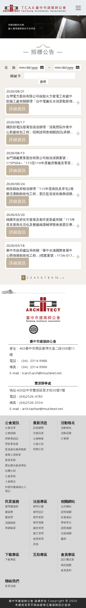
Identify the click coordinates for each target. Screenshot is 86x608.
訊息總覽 (38, 428)
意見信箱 (10, 586)
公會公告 (38, 444)
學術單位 (66, 522)
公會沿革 (10, 428)
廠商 (63, 539)
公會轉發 (38, 438)
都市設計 (38, 512)
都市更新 (38, 517)
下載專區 (10, 559)
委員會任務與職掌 (15, 449)
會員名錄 (10, 460)
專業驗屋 (10, 528)
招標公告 (38, 449)
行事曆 (65, 438)
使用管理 (38, 539)
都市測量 (38, 522)
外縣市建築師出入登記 (15, 489)
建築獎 (9, 512)
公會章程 (10, 476)
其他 (35, 544)
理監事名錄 (11, 444)
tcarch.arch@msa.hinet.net (42, 373)
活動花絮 (66, 433)
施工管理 (38, 533)
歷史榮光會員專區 (15, 465)
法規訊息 (38, 433)
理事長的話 (11, 438)
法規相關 (66, 533)
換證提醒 (66, 565)
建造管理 (38, 528)
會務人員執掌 (13, 454)
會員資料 (66, 570)
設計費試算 (67, 559)
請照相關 (66, 528)
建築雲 (9, 517)
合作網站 (66, 506)
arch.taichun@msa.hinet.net (42, 408)
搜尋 (43, 82)
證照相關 (66, 512)
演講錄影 (10, 523)
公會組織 (10, 433)
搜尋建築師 (11, 506)
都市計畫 (38, 506)
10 (56, 278)
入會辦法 (10, 481)
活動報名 (66, 428)
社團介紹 (10, 471)
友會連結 (66, 517)
